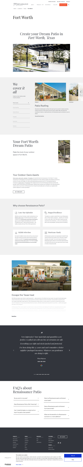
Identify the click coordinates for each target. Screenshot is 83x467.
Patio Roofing (16, 107)
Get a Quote (63, 4)
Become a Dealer (61, 1)
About (32, 4)
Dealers (50, 444)
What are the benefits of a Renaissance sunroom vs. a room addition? (55, 415)
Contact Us (50, 442)
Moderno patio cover (19, 217)
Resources (48, 4)
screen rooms (21, 182)
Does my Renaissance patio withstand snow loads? (55, 399)
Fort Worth (30, 8)
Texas (25, 8)
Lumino (26, 449)
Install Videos (39, 442)
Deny (73, 459)
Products (39, 4)
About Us (50, 438)
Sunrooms (15, 121)
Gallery (55, 4)
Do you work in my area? (20, 398)
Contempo (26, 440)
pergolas (25, 178)
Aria (25, 445)
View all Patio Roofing (39, 116)
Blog (37, 438)
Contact (68, 1)
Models (26, 436)
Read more (14, 316)
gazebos (31, 178)
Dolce (26, 447)
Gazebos (14, 125)
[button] (80, 92)
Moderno (26, 438)
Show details (18, 464)
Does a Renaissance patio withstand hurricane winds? (54, 407)
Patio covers (15, 178)
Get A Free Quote (18, 191)
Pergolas (15, 116)
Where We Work (52, 1)
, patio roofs (20, 178)
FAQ (37, 440)
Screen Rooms (16, 112)
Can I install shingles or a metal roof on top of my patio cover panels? (25, 411)
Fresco (26, 444)
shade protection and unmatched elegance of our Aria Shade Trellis (26, 242)
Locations (20, 8)
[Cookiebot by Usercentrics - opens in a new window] (8, 465)
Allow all (73, 455)
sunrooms (28, 182)
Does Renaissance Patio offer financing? (25, 404)
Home (15, 8)
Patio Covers (15, 102)
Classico (26, 442)
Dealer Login (50, 447)
